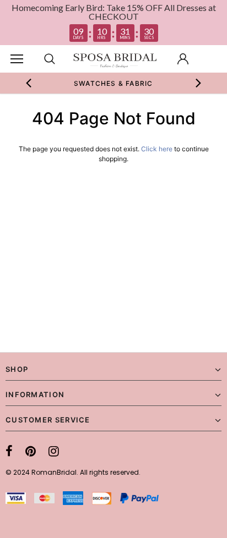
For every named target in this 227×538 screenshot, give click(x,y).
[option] (113, 83)
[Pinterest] (30, 451)
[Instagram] (53, 451)
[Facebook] (9, 451)
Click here (157, 149)
